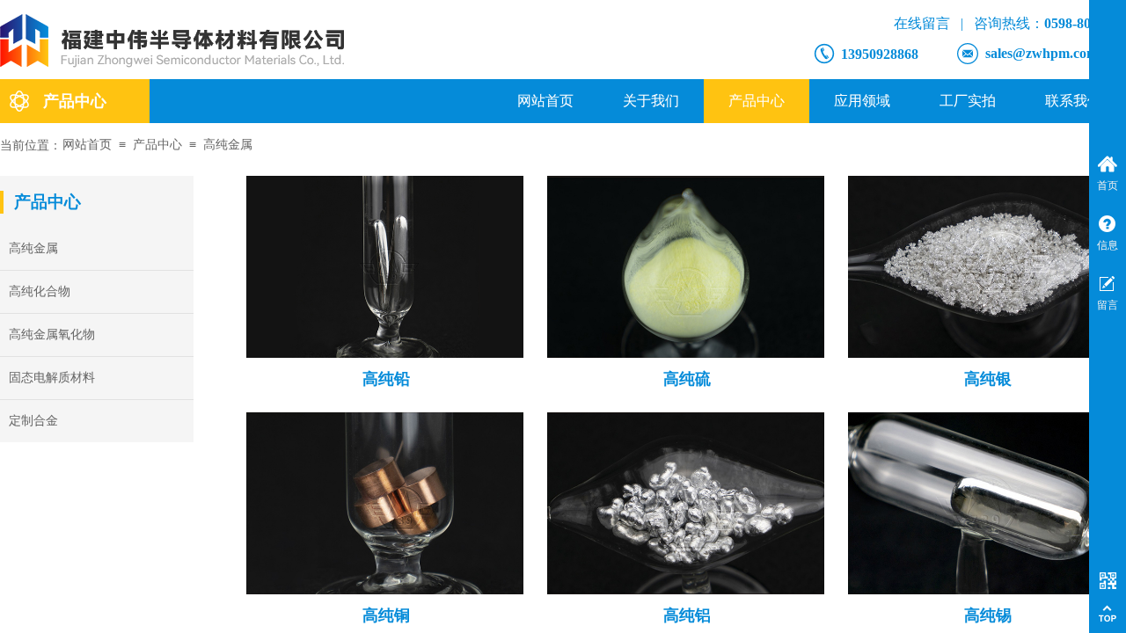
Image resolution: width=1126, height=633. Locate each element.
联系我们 (1073, 100)
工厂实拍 (968, 100)
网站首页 (545, 100)
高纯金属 (227, 144)
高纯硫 (687, 379)
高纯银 (988, 379)
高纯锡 (988, 615)
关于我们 (651, 100)
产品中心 (756, 100)
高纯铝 (687, 615)
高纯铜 (386, 615)
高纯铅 (386, 379)
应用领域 (862, 100)
